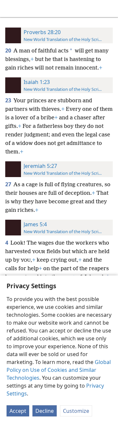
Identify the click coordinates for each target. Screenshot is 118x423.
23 (8, 100)
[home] (9, 8)
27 (8, 184)
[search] (110, 8)
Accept (18, 410)
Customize (76, 410)
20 (8, 50)
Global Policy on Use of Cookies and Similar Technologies (59, 369)
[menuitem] (9, 8)
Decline (44, 410)
